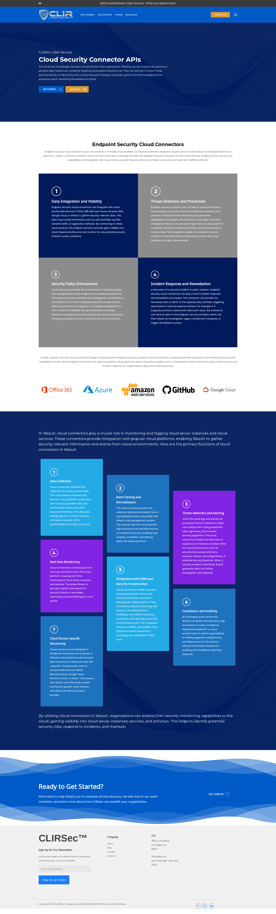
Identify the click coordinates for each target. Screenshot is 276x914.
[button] (51, 89)
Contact (111, 856)
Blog (109, 847)
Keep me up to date (54, 880)
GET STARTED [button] (216, 794)
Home (110, 843)
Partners (111, 852)
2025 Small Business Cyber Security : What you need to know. (138, 3)
